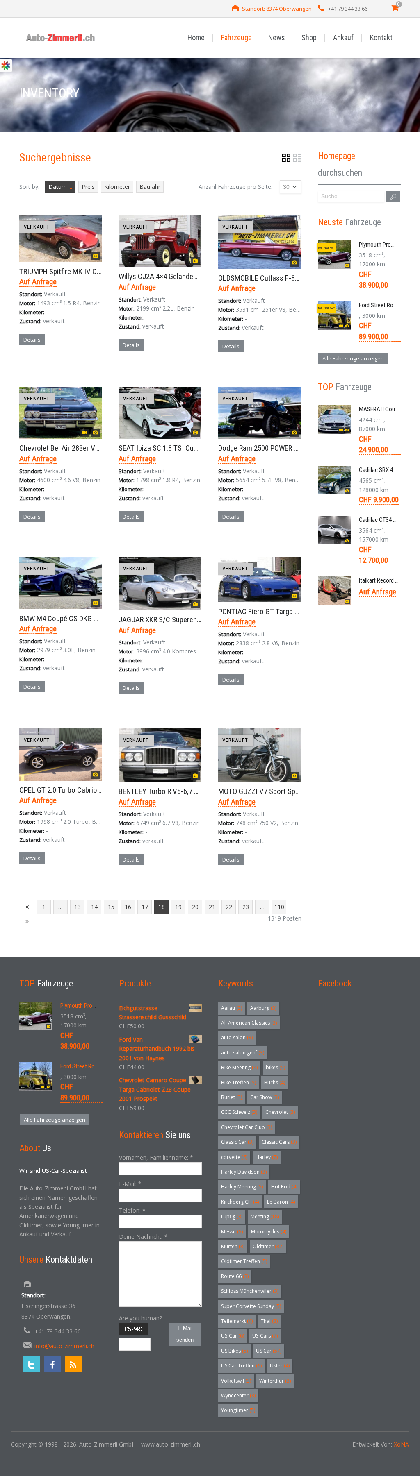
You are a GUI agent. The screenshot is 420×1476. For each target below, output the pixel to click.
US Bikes (234, 1350)
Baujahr (149, 186)
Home (196, 37)
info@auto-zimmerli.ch (64, 1346)
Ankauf (343, 37)
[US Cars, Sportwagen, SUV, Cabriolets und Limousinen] (60, 37)
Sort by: (29, 186)
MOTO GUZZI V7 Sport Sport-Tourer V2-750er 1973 (295, 791)
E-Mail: (130, 1184)
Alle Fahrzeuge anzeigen (353, 358)
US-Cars (265, 1335)
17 (145, 907)
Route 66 (235, 1276)
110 (279, 907)
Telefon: (132, 1210)
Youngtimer (238, 1410)
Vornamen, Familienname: (156, 1157)
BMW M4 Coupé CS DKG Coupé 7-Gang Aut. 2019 (93, 618)
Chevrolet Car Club (246, 1127)
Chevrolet (280, 1112)
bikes (275, 1067)
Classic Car (237, 1141)
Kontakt (381, 37)
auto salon (237, 1037)
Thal (269, 1320)
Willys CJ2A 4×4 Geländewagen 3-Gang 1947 (186, 276)
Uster (280, 1365)
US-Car (232, 1335)
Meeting (265, 1216)
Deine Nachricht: (143, 1236)
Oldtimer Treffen (244, 1261)
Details (32, 339)
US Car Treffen (241, 1365)
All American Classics (249, 1022)
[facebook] (52, 1364)
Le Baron (281, 1201)
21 (212, 907)
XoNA (401, 1444)
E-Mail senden (185, 1334)
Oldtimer (268, 1246)
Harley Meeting (242, 1186)
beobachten (86, 368)
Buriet (231, 1097)
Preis (88, 186)
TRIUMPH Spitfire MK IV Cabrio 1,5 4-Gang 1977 (91, 271)
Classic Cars (279, 1141)
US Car (268, 1350)
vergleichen (42, 368)
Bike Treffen (238, 1082)
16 (128, 907)
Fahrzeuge (236, 37)
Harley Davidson (244, 1171)
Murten (232, 1246)
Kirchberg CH (240, 1201)
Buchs (274, 1082)
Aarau (231, 1007)
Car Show (264, 1097)
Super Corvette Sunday (251, 1306)
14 (94, 907)
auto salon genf (242, 1052)
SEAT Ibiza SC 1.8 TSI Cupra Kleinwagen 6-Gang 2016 (199, 448)
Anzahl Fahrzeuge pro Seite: (235, 186)
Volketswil (236, 1380)
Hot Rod (284, 1186)
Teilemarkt (237, 1320)
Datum (57, 186)
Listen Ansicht (297, 158)
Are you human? (140, 1318)
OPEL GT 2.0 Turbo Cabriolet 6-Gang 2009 (82, 790)
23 (245, 907)
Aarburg (263, 1007)
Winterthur (275, 1380)
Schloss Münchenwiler (249, 1291)
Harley (267, 1157)
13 (77, 907)
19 (178, 907)
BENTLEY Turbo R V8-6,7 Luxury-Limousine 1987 (192, 791)
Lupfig (231, 1216)
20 (195, 907)
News (276, 37)
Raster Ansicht (286, 158)
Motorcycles (268, 1231)
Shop (309, 37)
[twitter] (31, 1364)
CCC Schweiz (239, 1112)
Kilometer (117, 186)
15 (111, 907)
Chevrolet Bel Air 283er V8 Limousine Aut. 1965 (90, 448)
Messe (232, 1231)
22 (229, 907)
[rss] (73, 1364)
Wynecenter (238, 1395)
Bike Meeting (239, 1067)
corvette (234, 1157)
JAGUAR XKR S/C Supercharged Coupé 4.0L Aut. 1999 (199, 619)
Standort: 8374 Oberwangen (277, 8)
